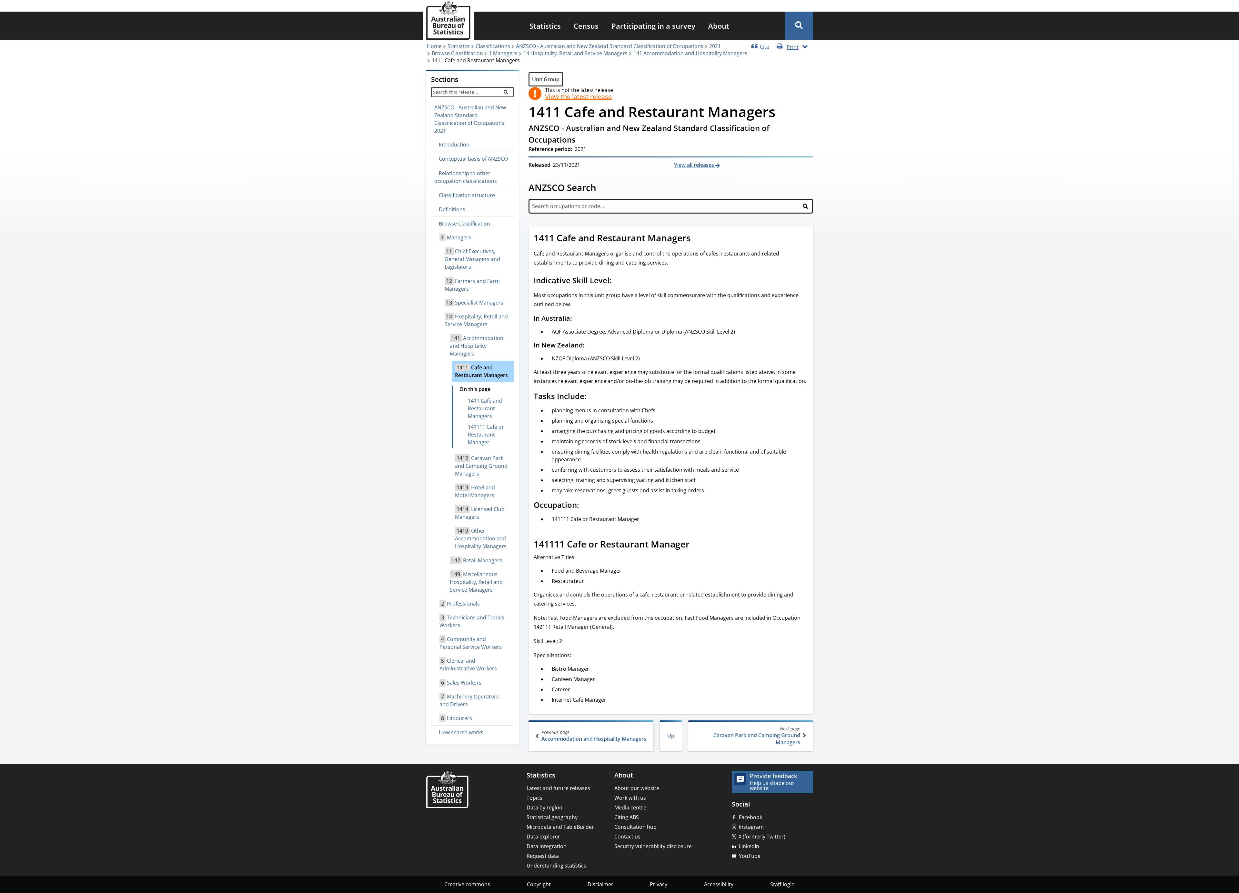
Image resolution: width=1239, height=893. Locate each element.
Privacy (658, 884)
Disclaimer (600, 884)
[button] (799, 26)
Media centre (630, 807)
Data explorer (543, 836)
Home (434, 46)
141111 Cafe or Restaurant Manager (486, 434)
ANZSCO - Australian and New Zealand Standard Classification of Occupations (609, 46)
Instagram (751, 826)
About (718, 26)
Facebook (750, 817)
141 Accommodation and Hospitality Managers (690, 53)
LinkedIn (749, 846)
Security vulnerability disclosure (653, 846)
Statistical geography (552, 817)
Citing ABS (626, 817)
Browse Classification (457, 53)
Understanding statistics (556, 865)
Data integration (547, 846)
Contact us (627, 836)
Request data (543, 855)
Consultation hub (635, 826)
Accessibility (718, 884)
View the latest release (578, 97)
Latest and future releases (558, 788)
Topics (534, 797)
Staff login (782, 884)
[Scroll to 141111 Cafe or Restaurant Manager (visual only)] (696, 544)
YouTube (750, 855)
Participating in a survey (653, 26)
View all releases (694, 164)
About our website (636, 788)
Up (670, 735)
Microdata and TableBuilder (560, 826)
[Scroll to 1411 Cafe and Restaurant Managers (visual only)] (697, 238)
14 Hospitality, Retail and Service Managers (575, 53)
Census (586, 26)
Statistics (545, 26)
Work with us (630, 797)
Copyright (539, 884)
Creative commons (467, 884)
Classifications (493, 46)
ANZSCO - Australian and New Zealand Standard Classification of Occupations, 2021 (470, 119)
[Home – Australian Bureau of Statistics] (447, 790)
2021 (715, 46)
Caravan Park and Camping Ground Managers (756, 736)
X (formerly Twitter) (762, 836)
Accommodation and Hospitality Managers (593, 735)
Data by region (544, 807)
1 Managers (503, 53)
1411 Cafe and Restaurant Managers (485, 408)
